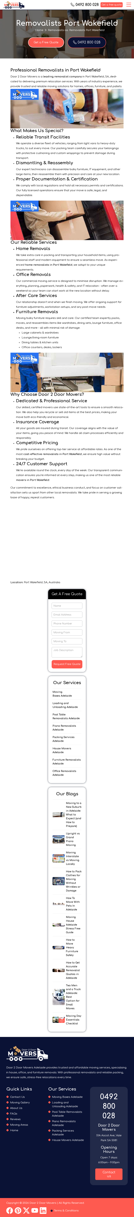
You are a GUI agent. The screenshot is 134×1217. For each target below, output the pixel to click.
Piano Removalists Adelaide (64, 728)
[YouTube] (34, 1210)
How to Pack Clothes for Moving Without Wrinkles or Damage (73, 881)
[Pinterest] (18, 1210)
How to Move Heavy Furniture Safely (72, 948)
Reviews (15, 1119)
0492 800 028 (87, 5)
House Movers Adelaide (62, 750)
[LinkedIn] (43, 1210)
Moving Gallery (20, 1102)
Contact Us (17, 1097)
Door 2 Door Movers (42, 1203)
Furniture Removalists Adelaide (67, 762)
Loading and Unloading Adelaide (65, 705)
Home (39, 30)
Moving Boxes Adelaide (62, 694)
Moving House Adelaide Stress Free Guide (73, 925)
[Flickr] (26, 1210)
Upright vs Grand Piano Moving (73, 839)
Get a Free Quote (46, 42)
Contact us (109, 1174)
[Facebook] (9, 1210)
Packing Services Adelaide (64, 739)
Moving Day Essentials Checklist (73, 1020)
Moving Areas (19, 1124)
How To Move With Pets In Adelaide (73, 904)
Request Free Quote (67, 664)
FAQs (13, 1113)
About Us (16, 1108)
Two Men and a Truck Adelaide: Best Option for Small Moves (73, 997)
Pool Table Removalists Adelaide (66, 716)
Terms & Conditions (66, 1210)
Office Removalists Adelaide (64, 773)
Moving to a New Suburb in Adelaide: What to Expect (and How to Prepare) (73, 814)
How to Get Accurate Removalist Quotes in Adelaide (73, 970)
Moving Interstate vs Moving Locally (72, 858)
